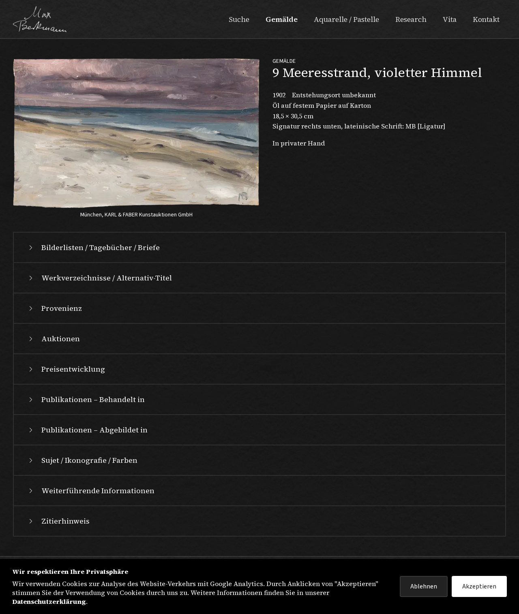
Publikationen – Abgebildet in (94, 430)
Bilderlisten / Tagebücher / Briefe (100, 247)
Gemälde (282, 19)
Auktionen (60, 339)
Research (411, 19)
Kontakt (486, 19)
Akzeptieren (479, 586)
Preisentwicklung (73, 369)
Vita (450, 19)
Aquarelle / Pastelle (346, 19)
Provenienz (61, 308)
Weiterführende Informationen (97, 491)
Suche (239, 19)
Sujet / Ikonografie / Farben (89, 460)
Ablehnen (423, 586)
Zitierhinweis (65, 521)
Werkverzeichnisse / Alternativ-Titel (106, 278)
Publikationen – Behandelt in (93, 399)
